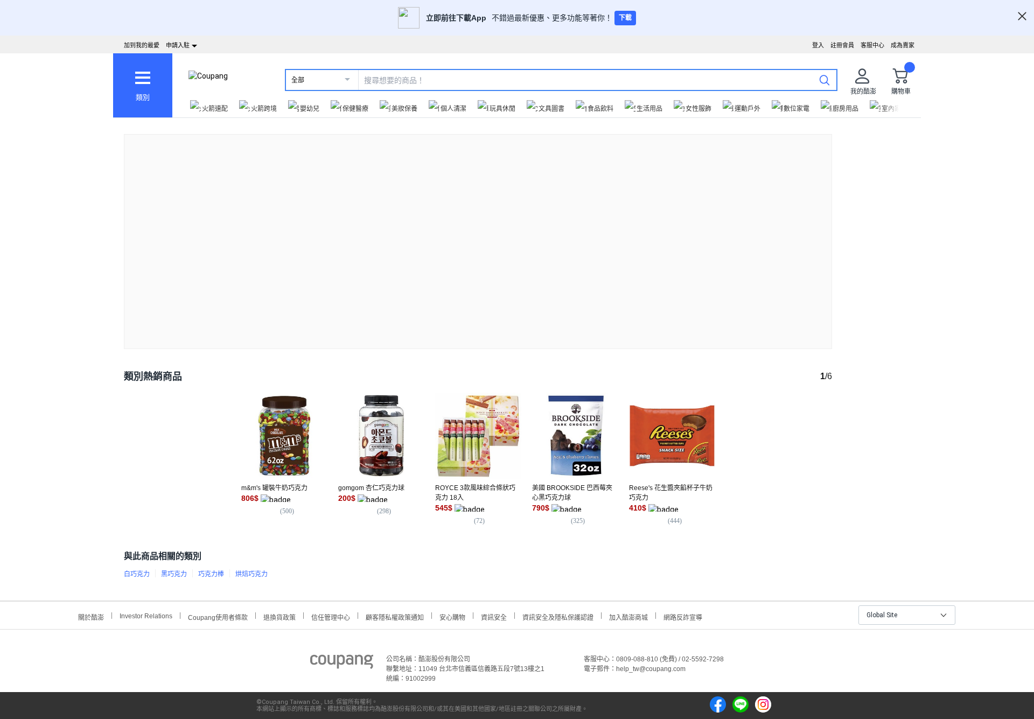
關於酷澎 (91, 616)
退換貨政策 (279, 616)
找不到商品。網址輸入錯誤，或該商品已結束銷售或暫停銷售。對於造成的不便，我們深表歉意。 (478, 233)
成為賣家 (902, 45)
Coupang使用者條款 (218, 616)
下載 (625, 18)
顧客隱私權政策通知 (395, 616)
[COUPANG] (341, 663)
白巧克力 (137, 574)
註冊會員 (842, 45)
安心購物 (452, 616)
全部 (297, 80)
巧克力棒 (211, 574)
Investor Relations (146, 615)
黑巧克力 (174, 574)
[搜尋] (824, 79)
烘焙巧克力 (251, 574)
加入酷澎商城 (628, 616)
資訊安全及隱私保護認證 (557, 616)
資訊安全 (494, 616)
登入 (818, 45)
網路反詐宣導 (682, 616)
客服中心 (872, 45)
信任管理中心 (330, 616)
